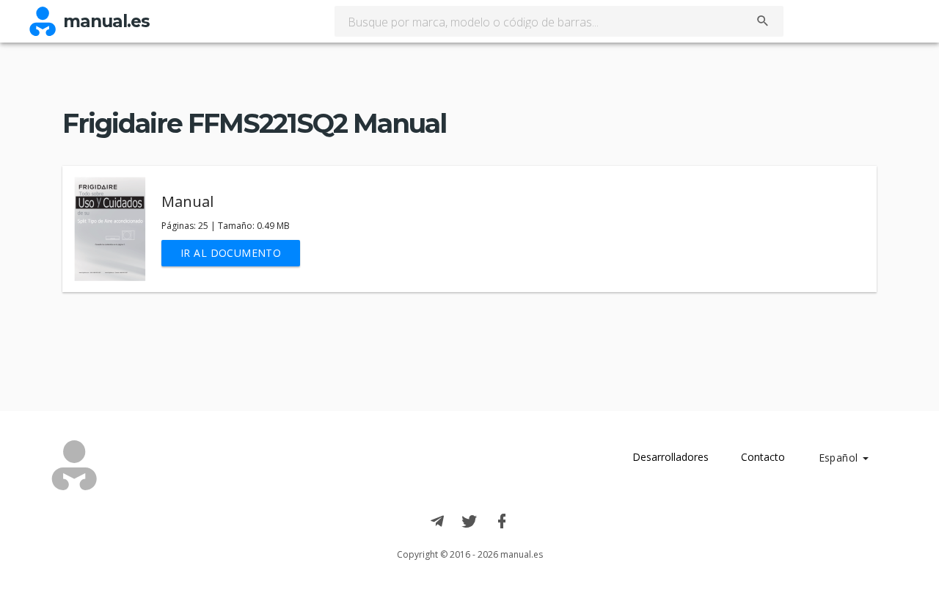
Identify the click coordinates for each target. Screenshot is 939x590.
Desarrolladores (670, 457)
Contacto (763, 457)
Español (840, 458)
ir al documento (230, 253)
